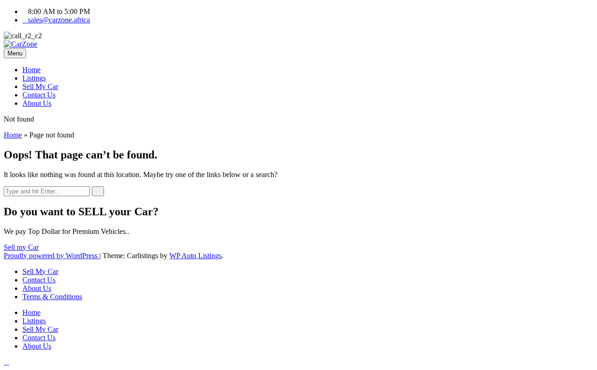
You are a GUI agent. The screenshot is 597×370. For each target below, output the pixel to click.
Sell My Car (40, 86)
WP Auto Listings (195, 256)
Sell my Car (21, 247)
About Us (36, 103)
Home (31, 70)
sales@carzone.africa (59, 20)
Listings (34, 78)
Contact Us (39, 95)
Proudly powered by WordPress (51, 256)
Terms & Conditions (52, 297)
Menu (14, 53)
